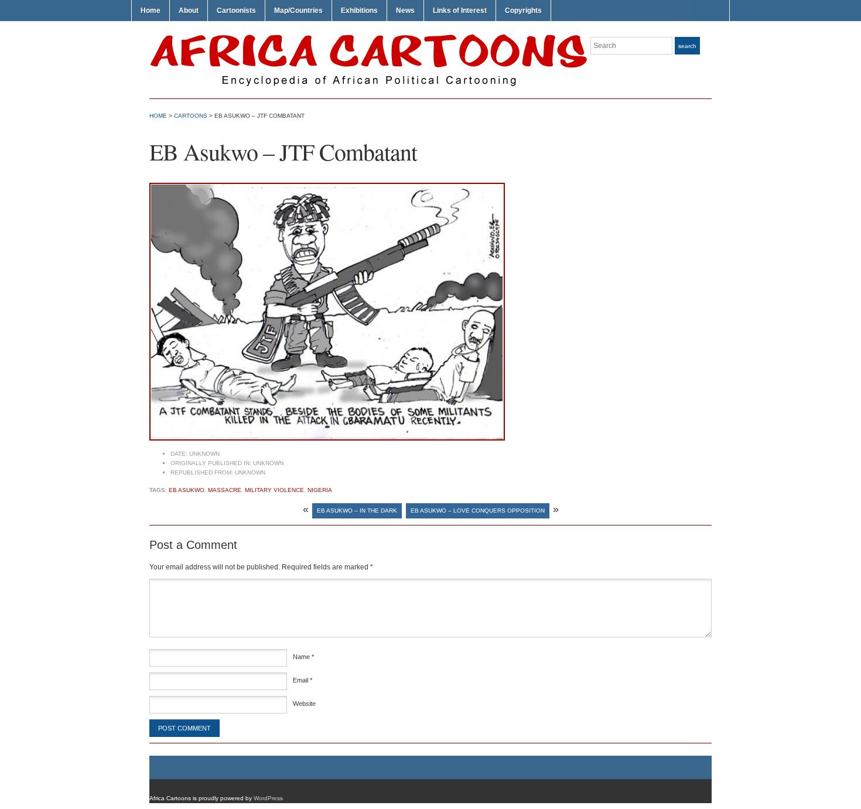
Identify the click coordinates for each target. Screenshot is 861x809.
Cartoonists (236, 10)
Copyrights (523, 10)
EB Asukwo (186, 490)
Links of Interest (460, 10)
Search (687, 46)
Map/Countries (298, 10)
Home (150, 10)
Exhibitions (359, 10)
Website (304, 703)
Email (302, 680)
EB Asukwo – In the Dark (357, 510)
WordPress (268, 798)
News (405, 10)
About (189, 10)
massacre (224, 490)
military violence (274, 490)
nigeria (320, 490)
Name (303, 656)
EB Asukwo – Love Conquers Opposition (478, 510)
